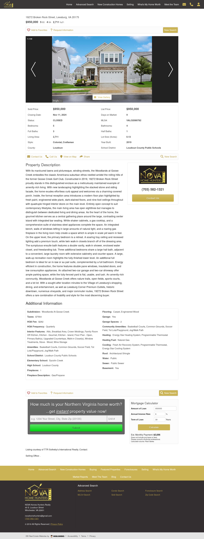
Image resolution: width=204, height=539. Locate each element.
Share (87, 156)
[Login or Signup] (198, 4)
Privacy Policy (57, 524)
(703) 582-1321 (153, 189)
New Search (170, 30)
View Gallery (104, 97)
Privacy (93, 536)
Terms (83, 536)
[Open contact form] (184, 4)
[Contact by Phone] (191, 4)
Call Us (53, 156)
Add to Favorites (39, 30)
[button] (33, 69)
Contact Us (36, 156)
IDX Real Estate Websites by (38, 536)
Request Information (63, 30)
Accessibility (73, 536)
